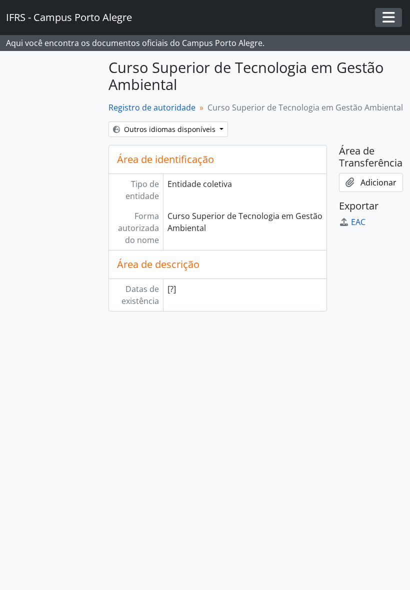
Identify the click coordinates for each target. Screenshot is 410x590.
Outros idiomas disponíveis (170, 129)
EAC (358, 222)
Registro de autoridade (152, 107)
